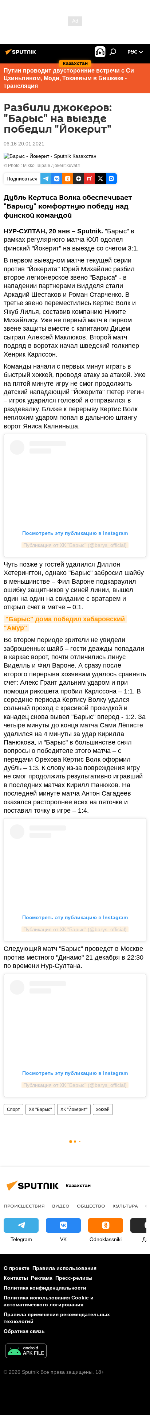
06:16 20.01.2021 (24, 144)
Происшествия (24, 1205)
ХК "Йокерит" (73, 1109)
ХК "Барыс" (40, 1109)
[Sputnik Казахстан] (22, 55)
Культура (125, 1205)
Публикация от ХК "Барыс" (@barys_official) (75, 545)
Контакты (16, 1278)
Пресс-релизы (73, 1278)
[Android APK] (26, 1352)
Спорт (13, 1109)
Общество (91, 1205)
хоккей (103, 1109)
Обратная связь (24, 1331)
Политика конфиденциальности (45, 1288)
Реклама (41, 1278)
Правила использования (64, 1268)
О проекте (16, 1268)
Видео (61, 1205)
